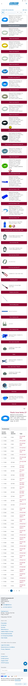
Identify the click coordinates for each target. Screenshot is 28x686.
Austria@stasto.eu (7, 604)
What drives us (4, 629)
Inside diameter (13, 432)
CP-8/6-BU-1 (23, 578)
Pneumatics (4, 623)
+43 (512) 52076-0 (7, 607)
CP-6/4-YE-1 (23, 560)
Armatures (3, 625)
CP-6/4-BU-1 (23, 523)
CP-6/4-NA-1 (23, 535)
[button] (25, 408)
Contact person (5, 658)
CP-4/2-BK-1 (23, 440)
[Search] (21, 12)
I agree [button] (24, 683)
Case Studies (4, 637)
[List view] (6, 12)
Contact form (4, 656)
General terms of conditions (8, 647)
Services (3, 627)
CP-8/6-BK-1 (23, 567)
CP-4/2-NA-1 (23, 454)
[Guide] (25, 12)
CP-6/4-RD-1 (23, 553)
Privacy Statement (5, 649)
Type (21, 433)
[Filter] (17, 12)
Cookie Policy (17, 680)
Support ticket (4, 660)
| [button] (24, 0)
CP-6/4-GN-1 (23, 546)
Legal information (5, 645)
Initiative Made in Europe (7, 631)
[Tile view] (2, 12)
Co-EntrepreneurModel (7, 635)
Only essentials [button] (18, 683)
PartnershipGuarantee (6, 633)
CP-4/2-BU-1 (23, 447)
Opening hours (4, 611)
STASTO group (5, 662)
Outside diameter (4, 432)
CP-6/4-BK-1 (23, 512)
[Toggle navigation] (1, 4)
